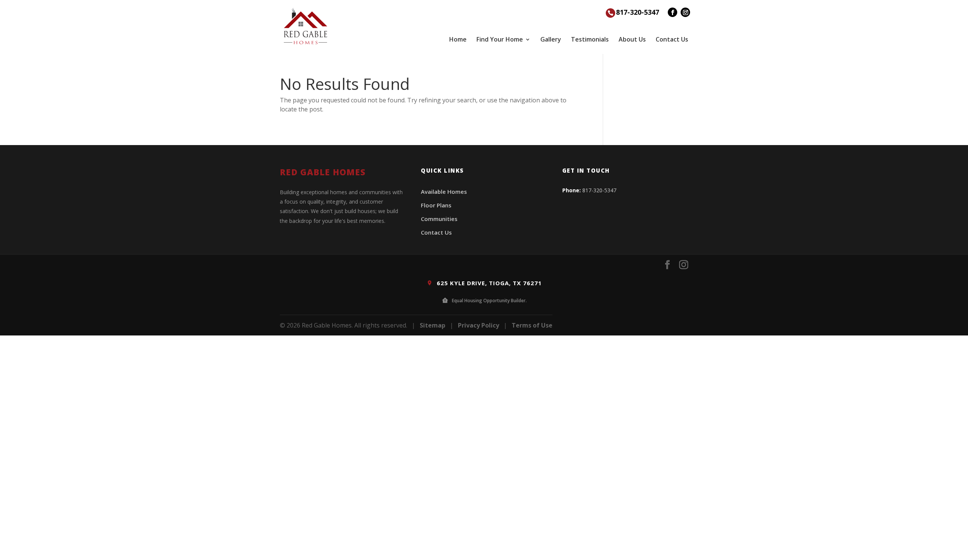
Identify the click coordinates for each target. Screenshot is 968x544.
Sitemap (432, 325)
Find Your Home (499, 39)
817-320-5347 (637, 12)
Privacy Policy (478, 325)
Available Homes (444, 191)
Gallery (550, 39)
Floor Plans (436, 205)
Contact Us (672, 39)
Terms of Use (532, 325)
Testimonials (590, 39)
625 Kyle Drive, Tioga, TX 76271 (488, 283)
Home (458, 39)
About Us (632, 39)
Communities (439, 219)
